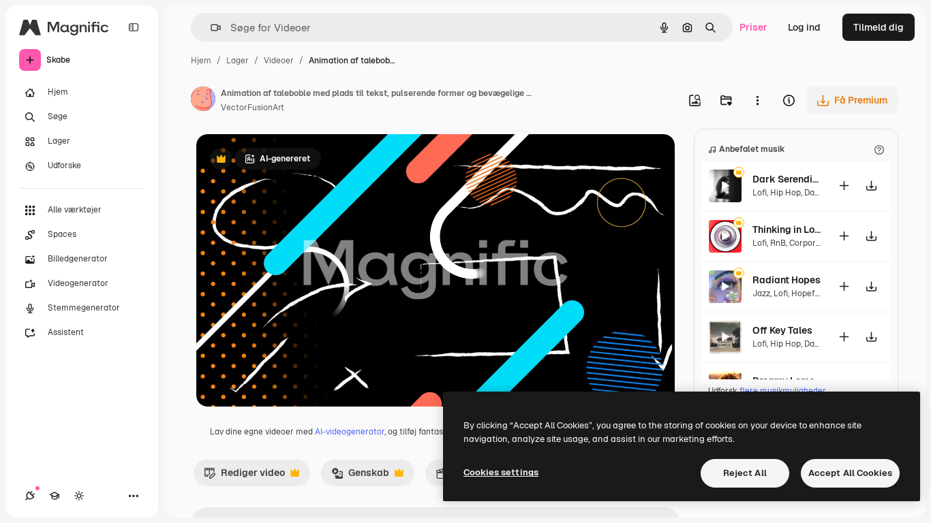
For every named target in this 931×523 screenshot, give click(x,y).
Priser (753, 27)
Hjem (201, 60)
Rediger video (244, 476)
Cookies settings (500, 472)
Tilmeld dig (878, 27)
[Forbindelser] (30, 496)
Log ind (804, 27)
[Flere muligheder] (757, 100)
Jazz (761, 293)
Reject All (745, 473)
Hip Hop (785, 192)
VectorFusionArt (252, 107)
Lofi (759, 192)
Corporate (809, 243)
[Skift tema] (79, 496)
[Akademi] (54, 496)
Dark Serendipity (786, 179)
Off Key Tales (782, 330)
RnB (778, 243)
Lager (237, 60)
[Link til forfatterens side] (203, 100)
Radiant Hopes (786, 280)
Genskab (360, 476)
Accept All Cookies (850, 473)
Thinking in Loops (786, 229)
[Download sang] (871, 185)
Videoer (279, 60)
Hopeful (806, 293)
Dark (813, 192)
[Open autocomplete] (210, 27)
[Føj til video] (843, 185)
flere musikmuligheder (782, 390)
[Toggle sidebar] (133, 27)
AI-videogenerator (349, 431)
